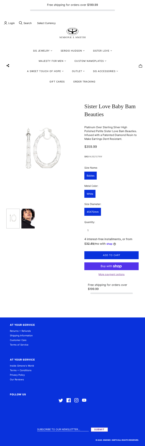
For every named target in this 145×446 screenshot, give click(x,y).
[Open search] (20, 23)
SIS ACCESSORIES (104, 71)
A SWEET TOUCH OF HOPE (44, 71)
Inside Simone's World (22, 365)
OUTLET (77, 71)
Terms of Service (19, 344)
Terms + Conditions (20, 370)
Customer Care (18, 340)
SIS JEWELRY (41, 50)
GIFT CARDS (57, 81)
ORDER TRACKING (84, 81)
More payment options (111, 274)
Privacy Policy (17, 374)
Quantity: (89, 222)
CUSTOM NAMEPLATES (89, 61)
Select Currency (46, 23)
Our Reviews (17, 379)
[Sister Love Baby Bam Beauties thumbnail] (13, 219)
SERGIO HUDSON (71, 50)
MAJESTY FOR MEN (51, 61)
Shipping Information (21, 335)
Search (28, 23)
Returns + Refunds (20, 330)
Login (11, 23)
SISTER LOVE (101, 50)
